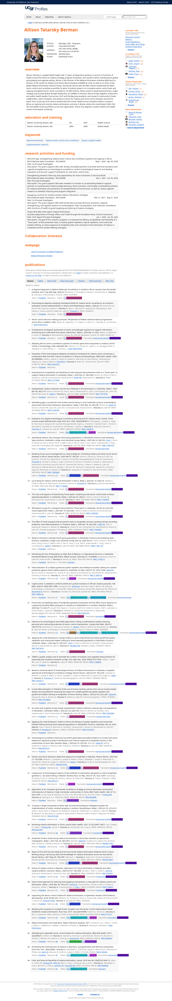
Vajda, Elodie (136, 61)
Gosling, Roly (136, 71)
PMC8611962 (107, 843)
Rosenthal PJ (37, 591)
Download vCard (66, 56)
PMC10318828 (44, 699)
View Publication (41, 325)
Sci (91, 432)
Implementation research (37, 144)
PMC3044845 (103, 965)
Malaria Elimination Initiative (42, 256)
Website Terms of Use (60, 991)
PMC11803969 (53, 472)
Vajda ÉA (101, 524)
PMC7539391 (107, 873)
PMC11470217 (99, 559)
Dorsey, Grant (136, 91)
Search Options (64, 17)
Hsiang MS (107, 794)
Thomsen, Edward (134, 67)
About (38, 17)
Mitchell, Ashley (135, 119)
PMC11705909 (103, 499)
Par (73, 475)
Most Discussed (67, 281)
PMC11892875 (87, 429)
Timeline (81, 281)
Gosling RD (74, 938)
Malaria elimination (35, 140)
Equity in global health (91, 140)
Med (76, 432)
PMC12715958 (53, 380)
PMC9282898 (90, 797)
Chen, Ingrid (136, 63)
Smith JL (108, 871)
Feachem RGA (49, 900)
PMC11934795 (53, 410)
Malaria (128, 39)
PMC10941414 (83, 613)
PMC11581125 (97, 546)
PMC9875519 (43, 748)
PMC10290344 (108, 713)
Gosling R (76, 586)
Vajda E (52, 394)
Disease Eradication (133, 46)
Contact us (95, 994)
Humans (96, 338)
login (79, 273)
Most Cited (51, 281)
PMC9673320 (61, 764)
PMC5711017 (106, 914)
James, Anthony (137, 97)
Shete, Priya (135, 74)
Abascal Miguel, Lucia (135, 113)
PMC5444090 (106, 938)
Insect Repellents (132, 42)
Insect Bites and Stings (135, 44)
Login (30, 22)
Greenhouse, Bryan (134, 101)
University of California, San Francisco (23, 2)
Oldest (40, 281)
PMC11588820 (95, 662)
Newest (30, 281)
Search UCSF (144, 2)
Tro (73, 298)
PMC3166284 (101, 952)
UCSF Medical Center (159, 2)
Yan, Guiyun (135, 88)
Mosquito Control (132, 37)
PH (114, 338)
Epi (74, 941)
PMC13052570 (53, 364)
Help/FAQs (49, 17)
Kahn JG (45, 952)
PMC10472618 (38, 648)
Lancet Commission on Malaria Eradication (47, 252)
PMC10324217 (38, 681)
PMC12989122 (38, 594)
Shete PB (77, 377)
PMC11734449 (61, 486)
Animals (103, 338)
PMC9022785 (37, 830)
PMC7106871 (108, 887)
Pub (71, 800)
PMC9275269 (52, 816)
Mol (96, 597)
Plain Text (110, 281)
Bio (71, 632)
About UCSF (132, 2)
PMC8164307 (107, 860)
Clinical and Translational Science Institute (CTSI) (71, 984)
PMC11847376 (108, 445)
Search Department (135, 127)
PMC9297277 (52, 781)
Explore (131, 50)
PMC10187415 (88, 729)
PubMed (42, 298)
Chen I (108, 440)
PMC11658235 (92, 513)
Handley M (46, 729)
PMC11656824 (95, 529)
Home (28, 17)
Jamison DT (59, 965)
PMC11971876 (102, 394)
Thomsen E (74, 311)
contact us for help (33, 275)
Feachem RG (70, 965)
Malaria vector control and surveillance (62, 140)
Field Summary (95, 281)
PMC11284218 (96, 575)
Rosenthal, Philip (138, 94)
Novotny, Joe (134, 122)
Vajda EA (112, 405)
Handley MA (75, 646)
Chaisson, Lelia (135, 117)
